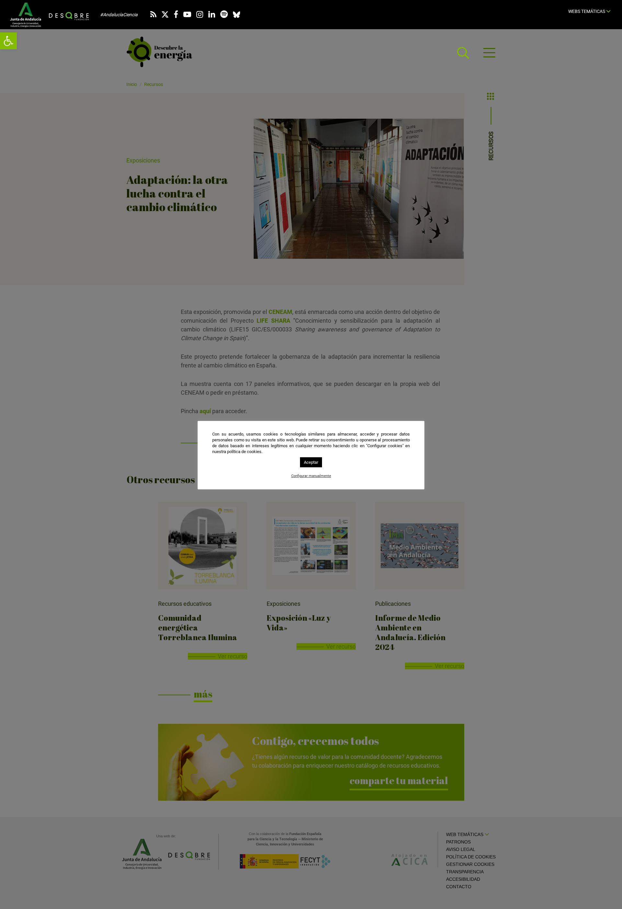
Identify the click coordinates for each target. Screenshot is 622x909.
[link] (8, 40)
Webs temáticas (587, 11)
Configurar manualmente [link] (311, 476)
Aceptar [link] (311, 462)
